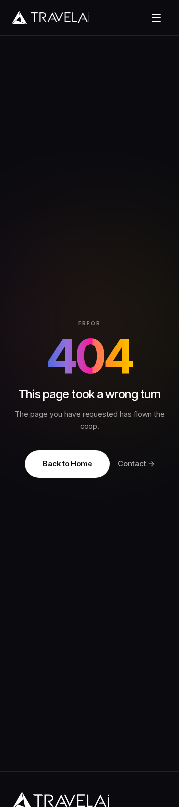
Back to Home (67, 463)
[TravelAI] (76, 18)
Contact (136, 463)
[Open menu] (156, 18)
